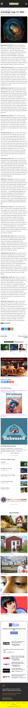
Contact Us (8, 702)
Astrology (8, 10)
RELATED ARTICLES (8, 341)
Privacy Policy (14, 704)
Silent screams (4, 614)
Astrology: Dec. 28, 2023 (13, 351)
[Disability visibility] (24, 489)
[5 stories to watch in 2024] (24, 483)
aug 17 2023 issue (7, 323)
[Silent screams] (14, 604)
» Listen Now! (18, 451)
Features (3, 10)
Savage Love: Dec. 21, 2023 (23, 351)
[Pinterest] (9, 329)
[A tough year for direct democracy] (14, 524)
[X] (5, 329)
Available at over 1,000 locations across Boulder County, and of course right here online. (14, 391)
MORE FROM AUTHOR (18, 341)
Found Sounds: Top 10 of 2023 (8, 475)
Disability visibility (5, 488)
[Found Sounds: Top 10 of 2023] (24, 476)
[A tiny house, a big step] (14, 544)
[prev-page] (13, 354)
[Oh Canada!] (14, 564)
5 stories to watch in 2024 (7, 481)
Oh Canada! (4, 574)
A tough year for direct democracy (10, 533)
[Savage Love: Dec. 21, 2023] (23, 347)
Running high (4, 336)
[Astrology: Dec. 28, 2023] (14, 347)
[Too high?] (5, 347)
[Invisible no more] (14, 584)
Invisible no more (5, 594)
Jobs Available (23, 702)
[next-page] (14, 354)
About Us (3, 702)
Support (13, 702)
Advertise (18, 702)
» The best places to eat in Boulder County (11, 377)
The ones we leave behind (22, 336)
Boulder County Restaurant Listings (12, 359)
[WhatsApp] (12, 329)
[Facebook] (2, 329)
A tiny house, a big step (7, 554)
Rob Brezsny (5, 14)
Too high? (2, 350)
